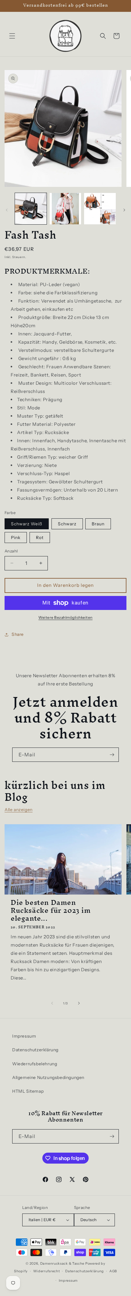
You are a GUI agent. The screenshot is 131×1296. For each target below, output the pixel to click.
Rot (40, 537)
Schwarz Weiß (26, 524)
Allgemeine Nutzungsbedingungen (48, 1077)
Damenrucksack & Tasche (62, 1263)
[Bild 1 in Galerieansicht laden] (31, 209)
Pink (15, 537)
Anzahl (11, 550)
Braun (98, 524)
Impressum (24, 1036)
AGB (113, 1271)
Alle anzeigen (19, 809)
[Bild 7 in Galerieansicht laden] (100, 209)
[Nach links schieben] (6, 210)
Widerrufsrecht (46, 1271)
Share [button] (18, 634)
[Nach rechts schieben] (124, 210)
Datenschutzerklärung (35, 1050)
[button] (12, 36)
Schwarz (67, 524)
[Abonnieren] (112, 755)
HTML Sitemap (28, 1091)
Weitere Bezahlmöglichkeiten (65, 617)
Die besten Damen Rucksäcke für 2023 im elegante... (51, 910)
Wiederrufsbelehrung (34, 1064)
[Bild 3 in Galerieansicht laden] (65, 209)
